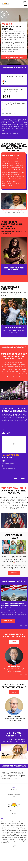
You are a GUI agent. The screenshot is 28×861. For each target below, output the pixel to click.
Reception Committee (14, 792)
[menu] (25, 5)
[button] (2, 390)
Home (14, 787)
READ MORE (7, 621)
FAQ (14, 796)
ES (25, 1)
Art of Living (14, 789)
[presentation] (21, 277)
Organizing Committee (14, 794)
